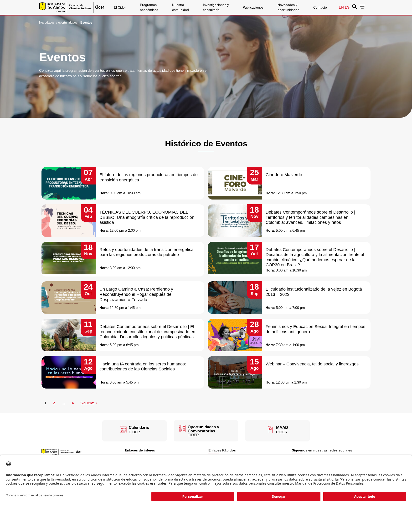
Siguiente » (89, 403)
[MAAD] (270, 429)
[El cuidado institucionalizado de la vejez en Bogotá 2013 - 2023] (235, 297)
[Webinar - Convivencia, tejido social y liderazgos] (235, 372)
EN (341, 7)
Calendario (139, 427)
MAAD (282, 427)
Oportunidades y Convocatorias (203, 429)
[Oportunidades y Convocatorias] (182, 428)
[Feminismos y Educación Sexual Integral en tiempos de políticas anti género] (235, 335)
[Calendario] (123, 429)
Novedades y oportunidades (58, 22)
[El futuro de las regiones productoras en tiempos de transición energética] (68, 183)
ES (347, 7)
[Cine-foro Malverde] (235, 183)
